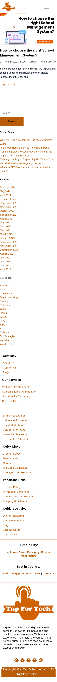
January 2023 (7, 238)
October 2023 (7, 211)
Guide (3, 309)
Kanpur (45, 552)
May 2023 (5, 230)
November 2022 (8, 246)
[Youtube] (41, 660)
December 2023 (8, 203)
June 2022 (5, 261)
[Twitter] (22, 660)
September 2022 (9, 250)
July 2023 (5, 222)
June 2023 (5, 226)
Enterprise (5, 305)
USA (37, 573)
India (6, 573)
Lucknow (11, 552)
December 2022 (8, 242)
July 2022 (5, 257)
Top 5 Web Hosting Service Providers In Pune (24, 147)
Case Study (6, 293)
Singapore (17, 573)
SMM (3, 328)
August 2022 (7, 254)
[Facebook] (16, 660)
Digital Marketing (9, 297)
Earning (4, 301)
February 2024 (8, 199)
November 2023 (8, 207)
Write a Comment (48, 61)
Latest (3, 317)
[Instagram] (28, 660)
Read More (5, 85)
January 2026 (7, 187)
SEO (2, 324)
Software (34, 62)
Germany (48, 573)
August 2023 (7, 218)
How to (4, 313)
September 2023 (9, 215)
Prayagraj (33, 552)
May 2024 (5, 191)
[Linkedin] (34, 660)
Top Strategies (7, 336)
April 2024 (5, 195)
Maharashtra (28, 555)
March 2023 (6, 234)
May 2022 (5, 265)
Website (4, 340)
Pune (22, 552)
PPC (2, 320)
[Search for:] (17, 113)
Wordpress (6, 344)
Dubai (29, 573)
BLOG (23, 62)
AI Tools (4, 285)
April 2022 (5, 269)
